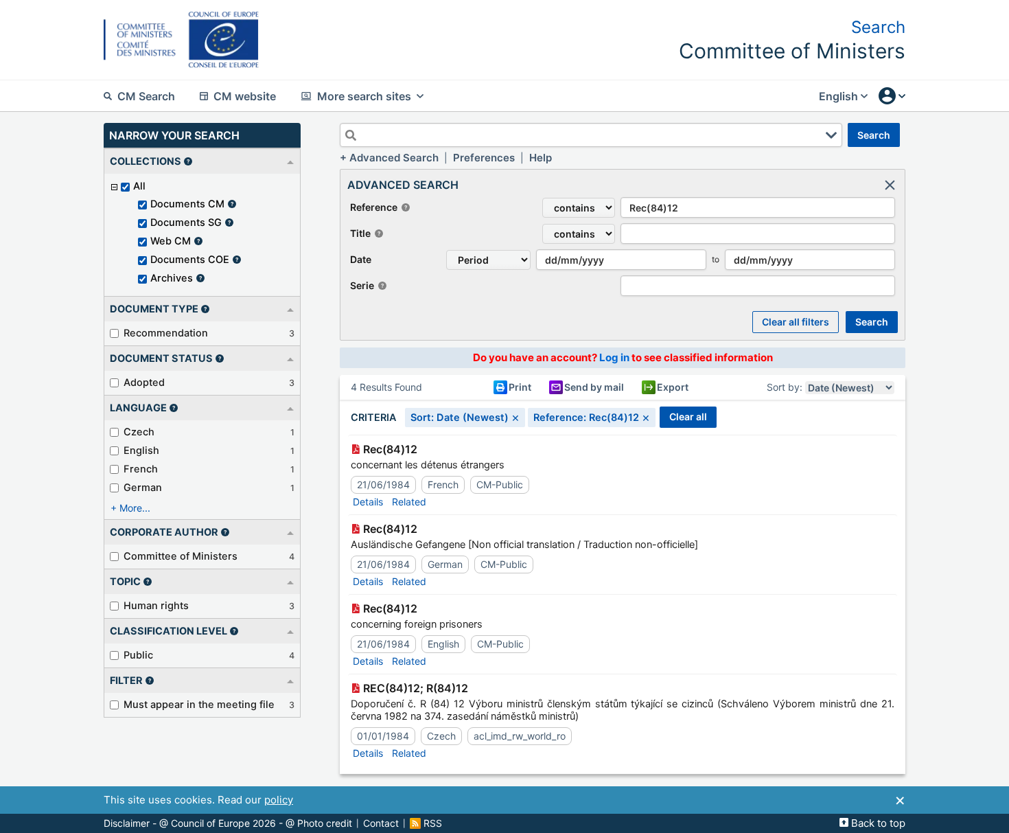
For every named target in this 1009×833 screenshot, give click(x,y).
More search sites (364, 96)
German (143, 487)
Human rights (156, 606)
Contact (381, 823)
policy (278, 799)
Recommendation (166, 333)
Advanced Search (394, 157)
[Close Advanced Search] (889, 184)
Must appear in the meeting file (199, 704)
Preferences (484, 157)
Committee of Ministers (180, 556)
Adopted (144, 382)
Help (540, 157)
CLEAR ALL (688, 416)
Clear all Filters (795, 322)
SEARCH (873, 135)
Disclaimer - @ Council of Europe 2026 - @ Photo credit (228, 823)
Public (138, 655)
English (141, 450)
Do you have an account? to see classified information (623, 357)
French (141, 469)
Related (409, 501)
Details (368, 501)
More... (134, 508)
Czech (139, 432)
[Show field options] (831, 135)
